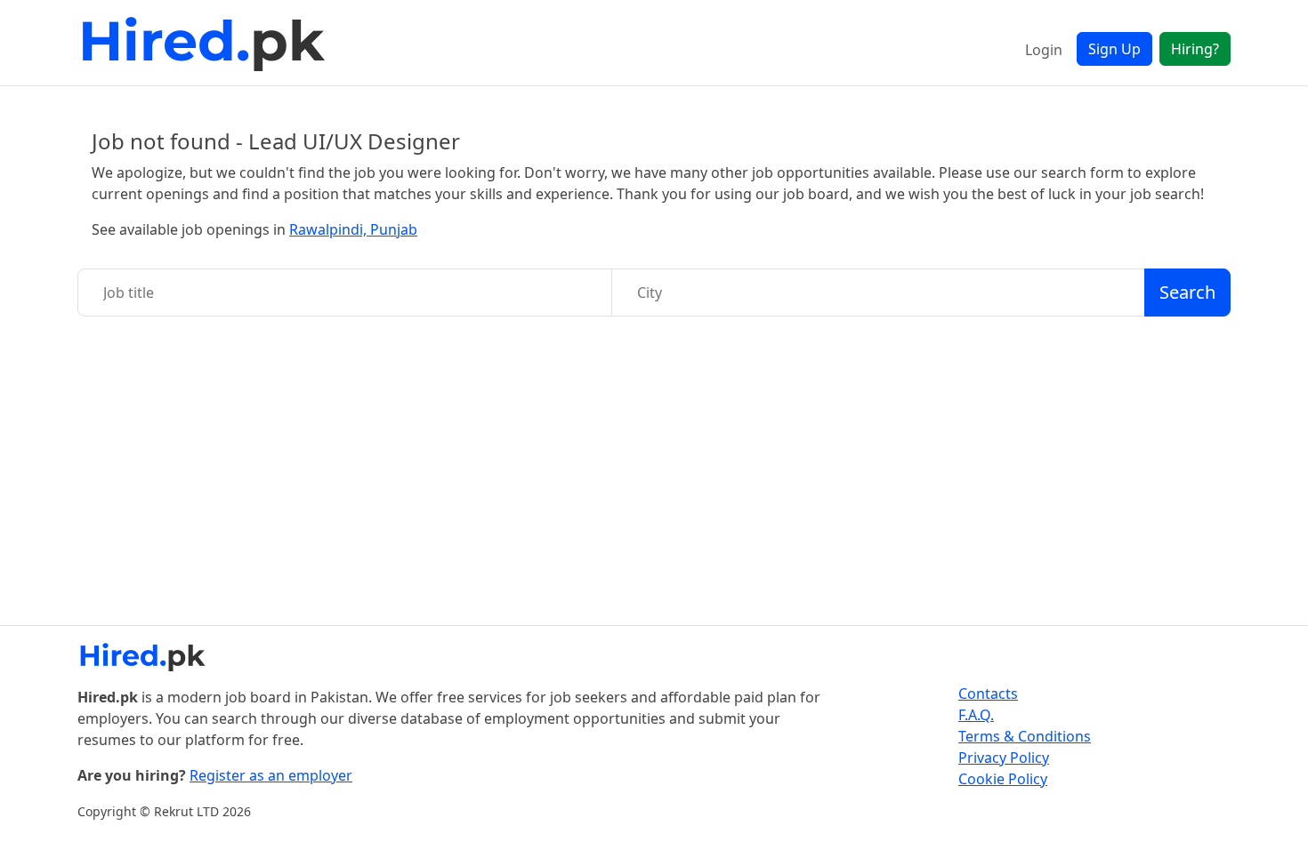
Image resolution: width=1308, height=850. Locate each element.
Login (1043, 50)
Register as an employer (271, 775)
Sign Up (1114, 49)
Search (1187, 292)
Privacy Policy (1003, 757)
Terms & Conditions (1024, 736)
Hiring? (1195, 49)
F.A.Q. (976, 715)
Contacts (988, 693)
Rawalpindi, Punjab (353, 229)
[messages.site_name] (206, 42)
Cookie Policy (1002, 779)
